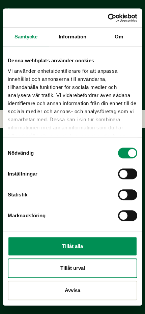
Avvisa (72, 290)
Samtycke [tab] (26, 36)
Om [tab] (119, 36)
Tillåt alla (72, 246)
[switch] (127, 173)
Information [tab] (72, 36)
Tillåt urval (72, 268)
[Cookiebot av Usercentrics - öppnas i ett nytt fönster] (107, 17)
